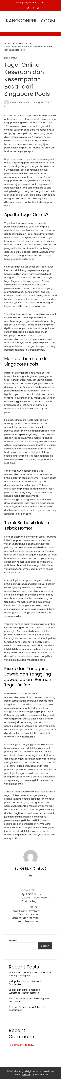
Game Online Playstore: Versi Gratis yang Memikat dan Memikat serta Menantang (25, 914)
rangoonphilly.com (30, 21)
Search (13, 940)
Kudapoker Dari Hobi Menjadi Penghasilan (25, 983)
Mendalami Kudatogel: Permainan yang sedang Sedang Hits (30, 974)
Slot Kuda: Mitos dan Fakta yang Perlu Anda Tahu (29, 1000)
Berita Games (10, 58)
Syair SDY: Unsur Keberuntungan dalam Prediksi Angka (35, 896)
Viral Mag (26, 1074)
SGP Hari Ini (28, 736)
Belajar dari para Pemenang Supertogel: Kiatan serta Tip (24, 991)
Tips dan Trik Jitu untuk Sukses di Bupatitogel (27, 1008)
